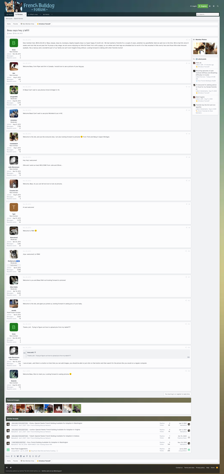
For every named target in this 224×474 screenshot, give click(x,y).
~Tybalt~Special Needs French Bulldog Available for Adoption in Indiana (54, 436)
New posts (9, 18)
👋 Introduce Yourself (202, 67)
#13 (189, 324)
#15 (189, 371)
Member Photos (201, 39)
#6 (189, 157)
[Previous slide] (195, 48)
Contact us (179, 467)
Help (207, 467)
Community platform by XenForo (23, 471)
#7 (189, 181)
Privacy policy (200, 467)
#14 (189, 347)
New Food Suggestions (19, 449)
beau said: (30, 352)
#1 (189, 40)
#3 (189, 87)
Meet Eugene (200, 97)
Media (47, 14)
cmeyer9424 (15, 451)
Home (11, 14)
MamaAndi (14, 425)
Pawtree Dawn (182, 438)
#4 (189, 110)
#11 (189, 277)
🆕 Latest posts (201, 59)
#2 (189, 63)
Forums (20, 14)
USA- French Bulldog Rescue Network (39, 425)
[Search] (218, 6)
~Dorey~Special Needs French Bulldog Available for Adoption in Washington (55, 423)
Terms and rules (189, 467)
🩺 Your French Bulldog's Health (206, 81)
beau (10, 33)
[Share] (187, 40)
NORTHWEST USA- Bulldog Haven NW (40, 444)
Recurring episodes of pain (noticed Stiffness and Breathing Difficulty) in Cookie (206, 73)
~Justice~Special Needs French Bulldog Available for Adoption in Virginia (54, 429)
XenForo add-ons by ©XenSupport (52, 471)
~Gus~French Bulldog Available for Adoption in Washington (47, 442)
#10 (189, 251)
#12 (189, 300)
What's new (34, 14)
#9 (189, 227)
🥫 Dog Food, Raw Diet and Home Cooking (42, 451)
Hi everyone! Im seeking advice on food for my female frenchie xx (206, 87)
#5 (189, 134)
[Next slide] (215, 48)
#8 (189, 204)
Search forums (18, 18)
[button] (214, 6)
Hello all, (199, 63)
